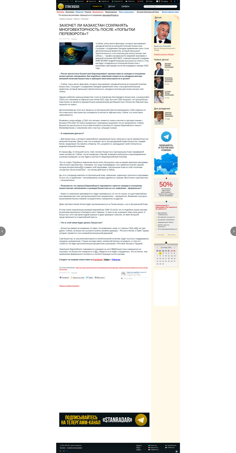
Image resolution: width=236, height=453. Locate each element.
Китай (141, 1)
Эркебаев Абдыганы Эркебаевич (169, 114)
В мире (150, 1)
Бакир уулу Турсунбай (162, 46)
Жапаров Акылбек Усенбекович (169, 65)
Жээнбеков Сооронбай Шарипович (169, 79)
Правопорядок (111, 12)
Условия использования (74, 447)
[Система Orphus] (134, 279)
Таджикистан (105, 1)
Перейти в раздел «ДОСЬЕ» (164, 54)
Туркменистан (118, 1)
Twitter (106, 260)
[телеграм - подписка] (166, 174)
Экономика (69, 12)
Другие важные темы (170, 12)
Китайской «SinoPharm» (166, 220)
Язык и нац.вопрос (126, 12)
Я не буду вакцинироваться (167, 229)
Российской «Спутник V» (166, 217)
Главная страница (65, 19)
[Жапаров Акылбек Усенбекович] (158, 75)
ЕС (70, 152)
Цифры (138, 449)
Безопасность (98, 12)
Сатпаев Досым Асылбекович (169, 93)
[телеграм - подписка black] (104, 426)
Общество (80, 12)
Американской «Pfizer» (166, 222)
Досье (138, 447)
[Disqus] (104, 319)
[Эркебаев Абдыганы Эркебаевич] (158, 124)
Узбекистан (131, 1)
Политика (60, 12)
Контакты (63, 447)
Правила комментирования (69, 286)
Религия (88, 12)
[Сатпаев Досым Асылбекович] (158, 102)
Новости (77, 19)
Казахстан (80, 1)
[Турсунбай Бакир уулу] (163, 32)
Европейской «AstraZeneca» (163, 214)
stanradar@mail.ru (110, 15)
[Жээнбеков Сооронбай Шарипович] (158, 88)
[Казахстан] (80, 38)
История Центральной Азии (148, 12)
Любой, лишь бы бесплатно (163, 226)
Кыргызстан (92, 1)
